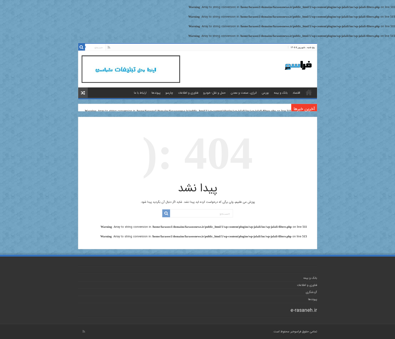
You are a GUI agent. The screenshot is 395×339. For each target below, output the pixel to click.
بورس (265, 92)
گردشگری (311, 292)
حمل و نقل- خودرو (214, 92)
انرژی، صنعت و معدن (244, 92)
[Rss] (109, 47)
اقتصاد (296, 92)
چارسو (169, 92)
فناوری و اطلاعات (188, 92)
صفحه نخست (309, 92)
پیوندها (156, 92)
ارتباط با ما (140, 92)
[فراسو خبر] (296, 63)
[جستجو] (81, 47)
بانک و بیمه (281, 92)
